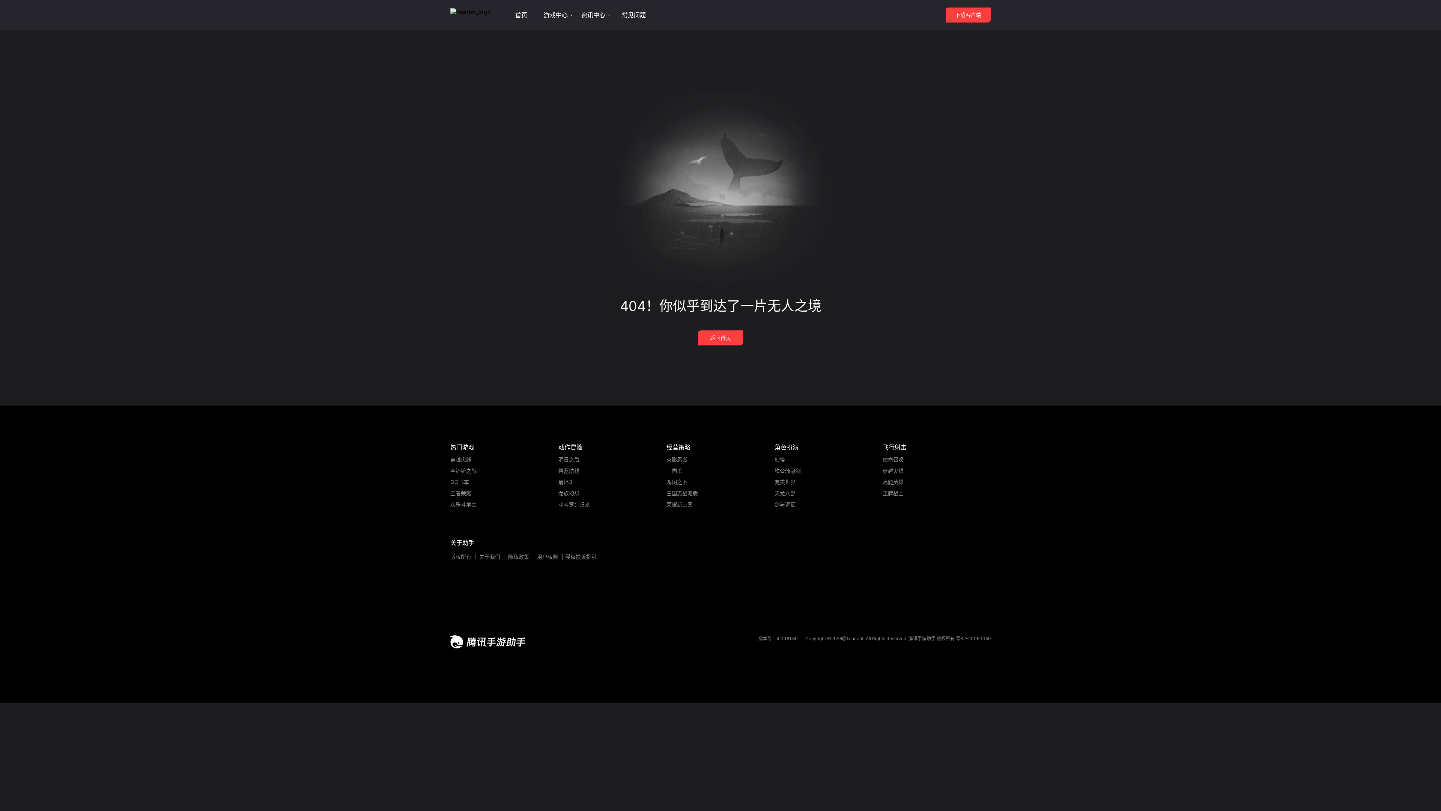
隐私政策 (518, 556)
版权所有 (460, 556)
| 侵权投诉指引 (579, 556)
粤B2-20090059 (973, 638)
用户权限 (547, 556)
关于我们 (489, 556)
